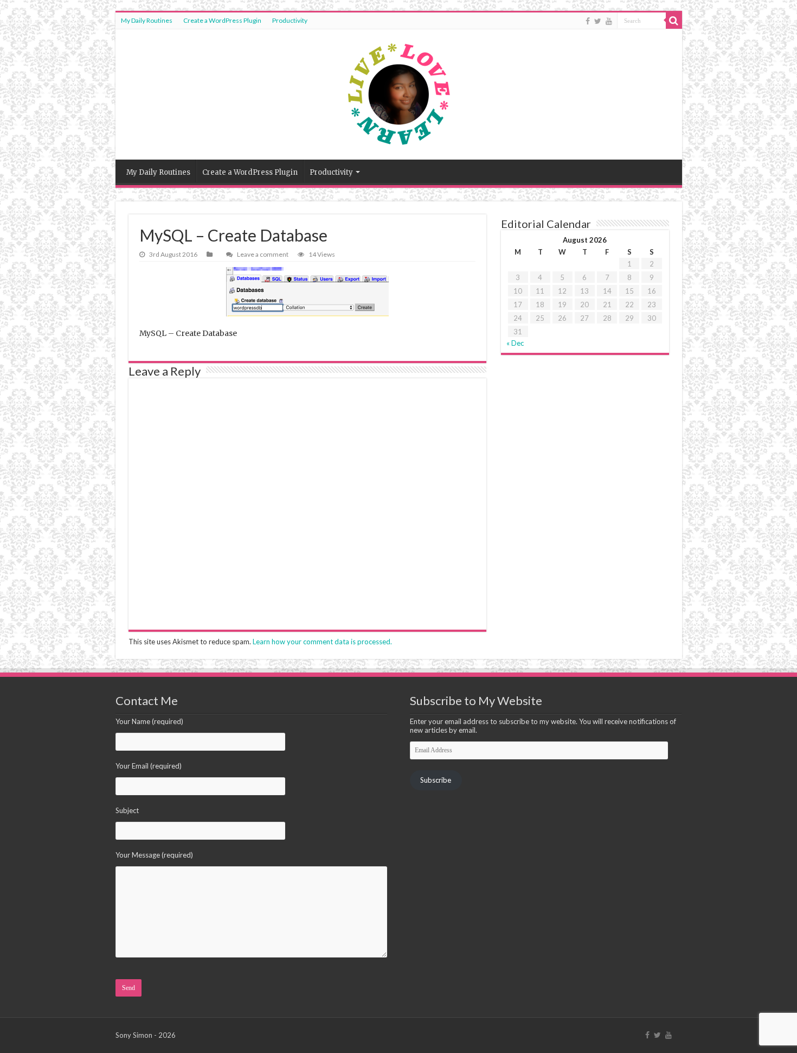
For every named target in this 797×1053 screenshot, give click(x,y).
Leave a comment (262, 254)
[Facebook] (587, 21)
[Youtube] (609, 21)
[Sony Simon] (399, 94)
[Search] (674, 20)
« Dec (515, 343)
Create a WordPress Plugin (222, 20)
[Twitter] (597, 21)
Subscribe (435, 780)
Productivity (289, 20)
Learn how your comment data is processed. (322, 641)
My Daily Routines (146, 20)
